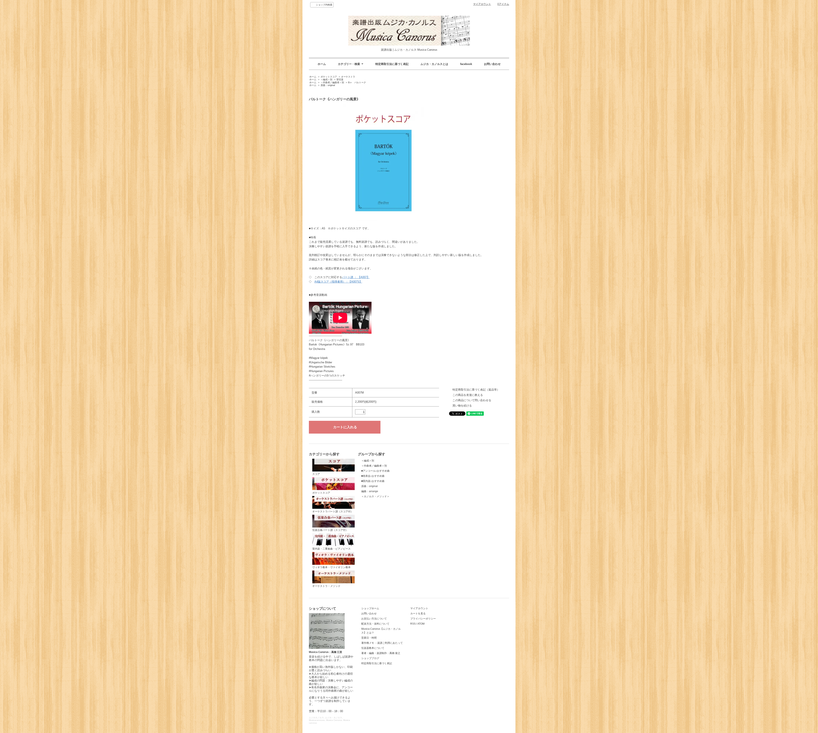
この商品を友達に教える (467, 395)
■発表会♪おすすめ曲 (373, 475)
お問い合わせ (492, 64)
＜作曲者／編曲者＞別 (332, 82)
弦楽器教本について (372, 648)
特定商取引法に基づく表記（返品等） (476, 389)
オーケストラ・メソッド (326, 586)
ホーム (322, 64)
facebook (466, 64)
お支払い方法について (374, 618)
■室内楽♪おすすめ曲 (373, 481)
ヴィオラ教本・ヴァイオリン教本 (331, 567)
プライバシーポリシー (423, 618)
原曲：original (328, 85)
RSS (413, 623)
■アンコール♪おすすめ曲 (375, 470)
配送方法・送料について (375, 623)
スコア (316, 474)
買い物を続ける (462, 405)
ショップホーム (370, 608)
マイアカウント (482, 4)
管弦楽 (339, 79)
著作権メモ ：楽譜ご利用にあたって (382, 642)
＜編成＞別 (326, 79)
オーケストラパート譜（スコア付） (332, 511)
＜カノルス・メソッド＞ (375, 496)
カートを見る (418, 613)
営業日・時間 (369, 637)
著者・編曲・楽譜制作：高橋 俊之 (380, 653)
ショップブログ (370, 658)
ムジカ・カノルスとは (434, 64)
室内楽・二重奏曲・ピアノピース (331, 548)
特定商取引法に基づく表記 (392, 64)
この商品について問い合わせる (471, 400)
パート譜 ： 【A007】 (356, 277)
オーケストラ (348, 76)
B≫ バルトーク (357, 82)
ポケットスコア (329, 76)
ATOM (421, 623)
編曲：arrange (369, 491)
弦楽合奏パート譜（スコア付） (330, 530)
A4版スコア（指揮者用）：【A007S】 (338, 281)
